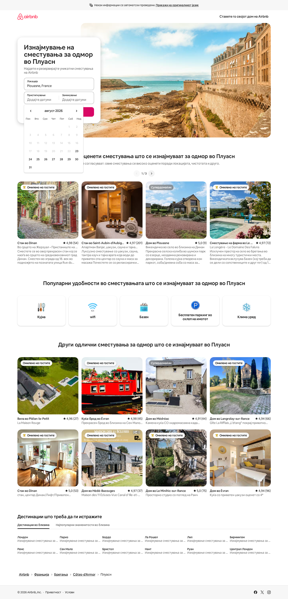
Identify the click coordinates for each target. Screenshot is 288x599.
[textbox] (41, 99)
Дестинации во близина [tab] (33, 525)
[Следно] (151, 173)
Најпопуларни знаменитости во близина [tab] (83, 525)
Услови (69, 592)
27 (53, 159)
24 (30, 159)
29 (69, 159)
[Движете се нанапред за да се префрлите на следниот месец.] (76, 111)
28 (61, 159)
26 (45, 159)
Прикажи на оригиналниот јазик (177, 5)
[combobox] (59, 85)
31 (30, 167)
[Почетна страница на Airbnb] (27, 16)
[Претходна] (137, 173)
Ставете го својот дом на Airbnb (244, 16)
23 (76, 151)
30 (76, 159)
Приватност (53, 592)
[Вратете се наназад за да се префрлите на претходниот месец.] (31, 111)
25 (38, 159)
